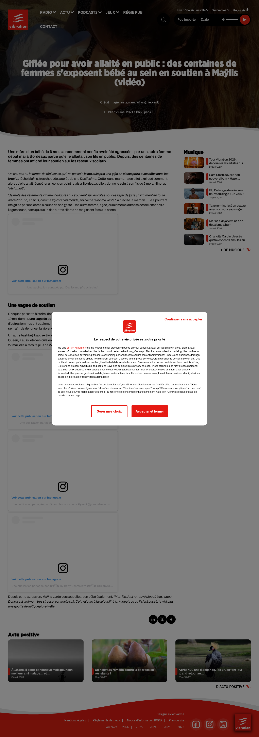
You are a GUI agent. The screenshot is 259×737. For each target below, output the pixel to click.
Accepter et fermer (150, 411)
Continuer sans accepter (183, 319)
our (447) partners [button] (77, 347)
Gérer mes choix (109, 411)
